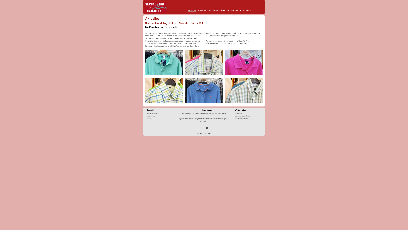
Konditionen (245, 10)
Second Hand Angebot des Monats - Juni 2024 (174, 23)
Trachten (202, 10)
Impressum (239, 113)
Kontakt (234, 10)
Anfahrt (149, 118)
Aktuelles (192, 10)
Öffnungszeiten (152, 113)
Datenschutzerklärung (243, 116)
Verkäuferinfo (214, 10)
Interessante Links (241, 118)
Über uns (225, 10)
